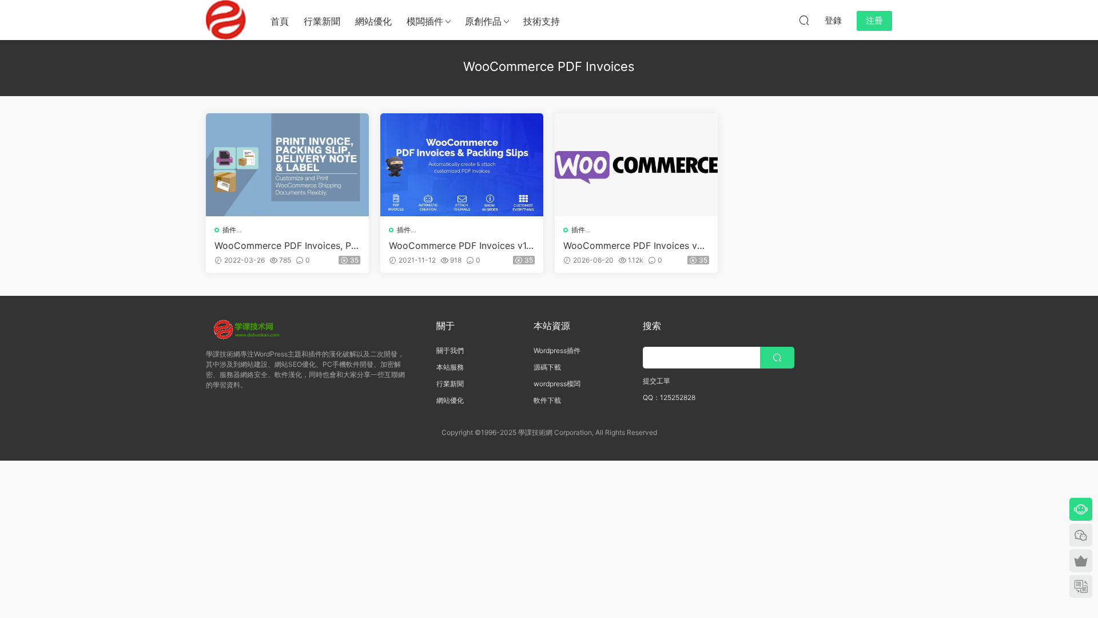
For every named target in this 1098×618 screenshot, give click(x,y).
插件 (229, 229)
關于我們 (450, 350)
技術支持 (541, 21)
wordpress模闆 (557, 383)
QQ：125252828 (669, 397)
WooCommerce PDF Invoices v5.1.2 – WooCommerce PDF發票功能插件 (636, 245)
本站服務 (450, 367)
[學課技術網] (226, 20)
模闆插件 (425, 21)
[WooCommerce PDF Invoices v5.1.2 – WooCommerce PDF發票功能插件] (636, 164)
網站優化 (373, 21)
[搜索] (804, 20)
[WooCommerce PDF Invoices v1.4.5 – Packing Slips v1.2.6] (461, 164)
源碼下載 (547, 367)
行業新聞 (322, 21)
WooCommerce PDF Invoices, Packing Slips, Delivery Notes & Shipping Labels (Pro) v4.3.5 (285, 245)
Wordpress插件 (557, 350)
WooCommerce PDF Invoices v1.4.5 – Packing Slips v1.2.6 (458, 245)
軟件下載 (547, 400)
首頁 (279, 21)
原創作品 (483, 21)
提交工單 (656, 381)
